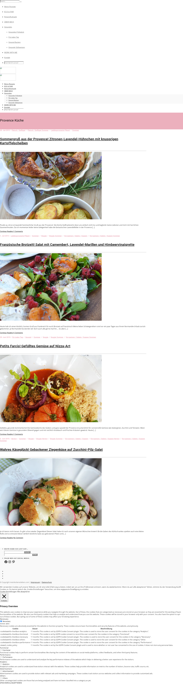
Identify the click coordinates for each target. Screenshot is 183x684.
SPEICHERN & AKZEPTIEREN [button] (11, 683)
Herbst (14, 439)
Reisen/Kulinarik (10, 17)
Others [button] (3, 676)
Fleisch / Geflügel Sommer (38, 130)
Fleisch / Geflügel (18, 130)
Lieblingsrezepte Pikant (60, 130)
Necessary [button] (4, 619)
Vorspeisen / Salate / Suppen (75, 236)
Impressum (35, 582)
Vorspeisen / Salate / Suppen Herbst (104, 439)
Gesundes (8, 27)
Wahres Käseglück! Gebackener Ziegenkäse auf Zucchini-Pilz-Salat (51, 450)
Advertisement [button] (6, 669)
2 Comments (18, 231)
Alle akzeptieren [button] (23, 591)
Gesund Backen (14, 42)
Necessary (6, 621)
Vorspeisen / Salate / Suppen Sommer (105, 236)
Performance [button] (5, 655)
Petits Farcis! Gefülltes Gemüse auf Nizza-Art (35, 346)
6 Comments (18, 333)
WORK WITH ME (10, 52)
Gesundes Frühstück (16, 32)
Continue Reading (6, 231)
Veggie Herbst (42, 439)
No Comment (18, 538)
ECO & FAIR (9, 12)
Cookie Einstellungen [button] (8, 591)
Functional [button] (4, 648)
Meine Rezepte (10, 7)
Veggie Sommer (55, 236)
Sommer (75, 130)
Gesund (28, 337)
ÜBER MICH (9, 22)
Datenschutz (47, 582)
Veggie (44, 236)
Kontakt (7, 58)
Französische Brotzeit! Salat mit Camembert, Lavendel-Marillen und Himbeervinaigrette (67, 245)
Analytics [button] (3, 662)
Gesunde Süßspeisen (16, 47)
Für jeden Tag (13, 37)
